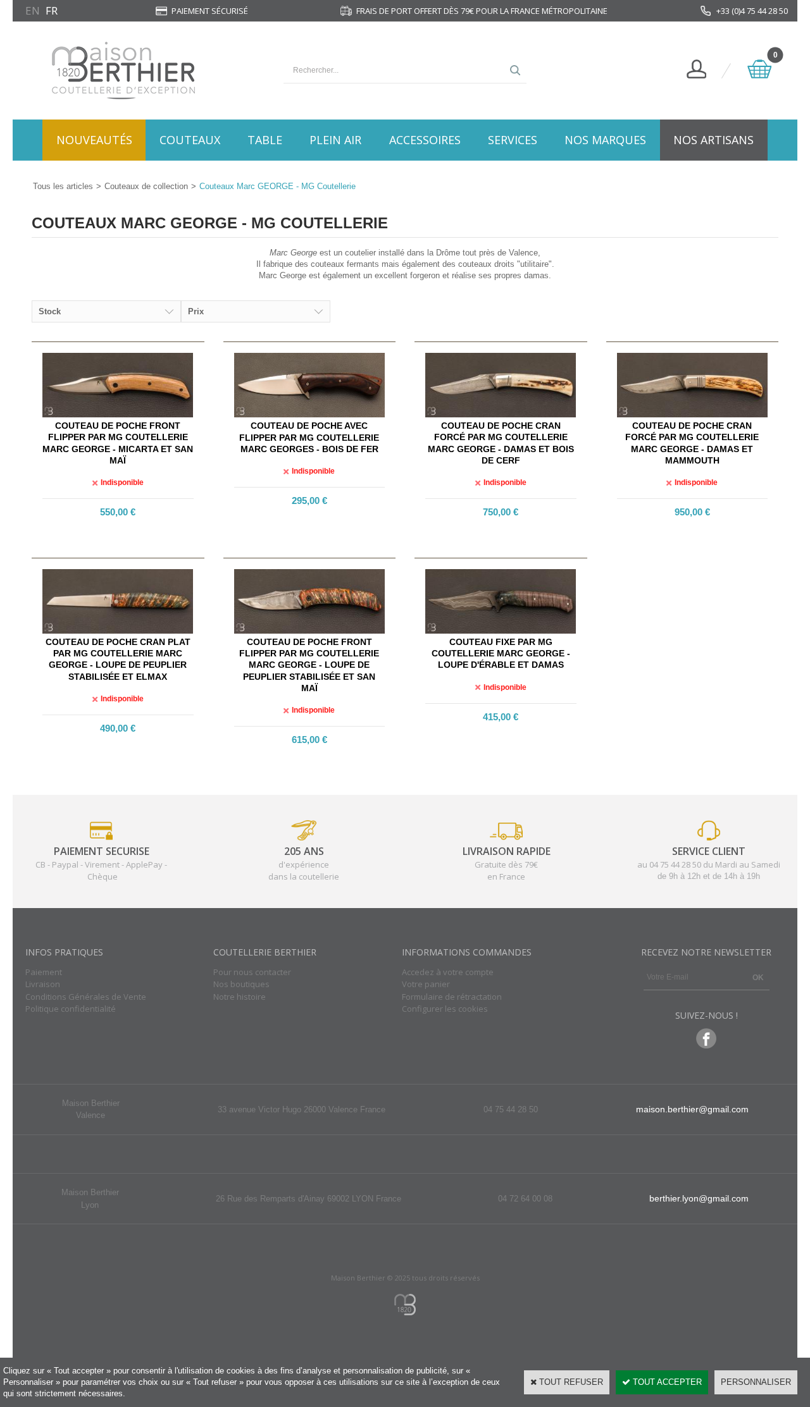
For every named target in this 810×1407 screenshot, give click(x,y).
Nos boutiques (241, 984)
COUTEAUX (189, 139)
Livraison (42, 984)
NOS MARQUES (605, 139)
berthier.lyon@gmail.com (699, 1198)
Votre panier (426, 984)
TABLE (264, 139)
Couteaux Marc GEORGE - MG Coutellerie (277, 186)
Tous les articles (63, 186)
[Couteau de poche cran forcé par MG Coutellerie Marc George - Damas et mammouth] (692, 414)
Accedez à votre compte (448, 972)
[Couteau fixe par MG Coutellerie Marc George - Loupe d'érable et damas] (500, 631)
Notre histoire (239, 996)
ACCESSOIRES (425, 139)
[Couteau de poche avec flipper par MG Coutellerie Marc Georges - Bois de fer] (309, 414)
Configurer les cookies (445, 1008)
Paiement (43, 972)
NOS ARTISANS (713, 139)
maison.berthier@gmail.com (692, 1109)
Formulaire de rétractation (452, 996)
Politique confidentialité (70, 1008)
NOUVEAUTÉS (94, 139)
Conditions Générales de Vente (85, 996)
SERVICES (512, 139)
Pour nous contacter (252, 972)
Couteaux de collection (146, 186)
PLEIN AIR (335, 139)
